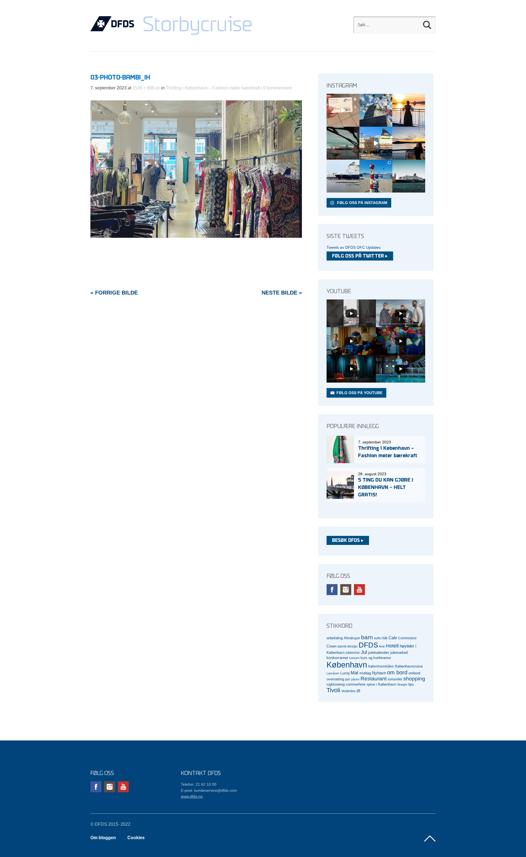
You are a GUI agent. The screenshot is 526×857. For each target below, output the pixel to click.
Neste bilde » (282, 293)
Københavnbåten (381, 666)
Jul (364, 652)
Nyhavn (379, 673)
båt (384, 638)
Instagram (345, 589)
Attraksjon (352, 638)
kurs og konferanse (376, 658)
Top (430, 838)
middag (365, 673)
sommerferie (355, 684)
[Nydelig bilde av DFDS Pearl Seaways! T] (343, 143)
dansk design (348, 646)
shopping (414, 678)
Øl (358, 691)
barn (367, 637)
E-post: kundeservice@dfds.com (209, 790)
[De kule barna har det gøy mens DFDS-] (375, 176)
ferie (382, 646)
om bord (397, 672)
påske (355, 679)
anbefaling (335, 638)
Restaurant (374, 678)
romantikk (395, 679)
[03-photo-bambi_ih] (196, 236)
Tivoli (333, 690)
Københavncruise (409, 666)
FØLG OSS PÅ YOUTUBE (359, 393)
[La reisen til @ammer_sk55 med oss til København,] (343, 110)
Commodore (407, 638)
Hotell (392, 646)
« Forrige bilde (114, 293)
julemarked (399, 652)
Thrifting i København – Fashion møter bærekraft (213, 88)
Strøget (402, 684)
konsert (354, 658)
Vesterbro (348, 691)
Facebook (332, 589)
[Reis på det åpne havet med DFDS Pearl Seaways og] (408, 176)
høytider (407, 646)
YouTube (359, 589)
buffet (377, 638)
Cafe (392, 638)
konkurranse (337, 657)
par (347, 679)
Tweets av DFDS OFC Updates (354, 247)
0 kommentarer (277, 88)
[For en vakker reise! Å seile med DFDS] (375, 143)
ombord (414, 673)
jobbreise (353, 652)
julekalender (378, 652)
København (347, 664)
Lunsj (345, 673)
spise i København (381, 684)
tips (411, 684)
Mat (354, 672)
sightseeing (336, 684)
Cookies (136, 837)
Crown (331, 646)
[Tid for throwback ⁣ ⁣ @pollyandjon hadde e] (408, 143)
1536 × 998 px (146, 88)
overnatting (335, 679)
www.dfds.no (192, 796)
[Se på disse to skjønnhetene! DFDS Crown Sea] (343, 176)
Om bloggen (103, 837)
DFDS (368, 645)
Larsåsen (333, 673)
